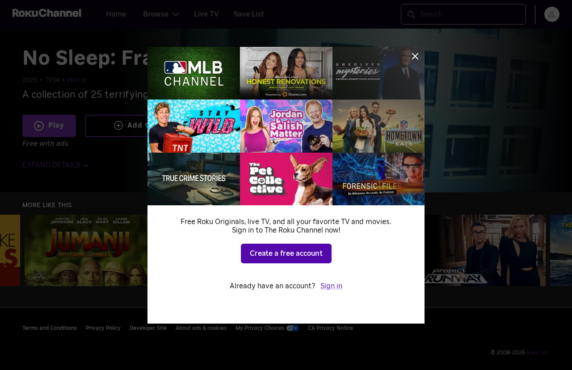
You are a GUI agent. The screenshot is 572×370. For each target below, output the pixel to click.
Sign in (331, 286)
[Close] (415, 56)
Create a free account (286, 253)
